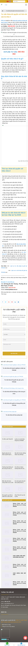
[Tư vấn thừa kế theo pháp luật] (14, 412)
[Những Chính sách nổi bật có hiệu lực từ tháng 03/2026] (6, 549)
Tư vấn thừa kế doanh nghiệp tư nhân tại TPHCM (14, 369)
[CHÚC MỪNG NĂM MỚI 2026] (6, 575)
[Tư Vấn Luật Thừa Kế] (7, 432)
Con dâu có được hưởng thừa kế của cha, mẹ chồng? (19, 468)
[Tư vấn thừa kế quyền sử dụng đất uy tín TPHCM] (14, 400)
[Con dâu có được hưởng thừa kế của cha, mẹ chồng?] (20, 461)
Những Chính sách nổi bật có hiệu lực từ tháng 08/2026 (19, 505)
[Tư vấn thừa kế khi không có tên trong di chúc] (14, 388)
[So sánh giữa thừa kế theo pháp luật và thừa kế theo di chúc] (20, 474)
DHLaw (3, 20)
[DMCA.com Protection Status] (5, 639)
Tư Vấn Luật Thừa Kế (7, 439)
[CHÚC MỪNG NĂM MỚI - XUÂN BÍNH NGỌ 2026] (6, 558)
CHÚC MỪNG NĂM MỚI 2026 (19, 574)
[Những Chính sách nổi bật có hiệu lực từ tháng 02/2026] (6, 567)
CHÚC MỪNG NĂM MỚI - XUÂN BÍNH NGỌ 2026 (19, 556)
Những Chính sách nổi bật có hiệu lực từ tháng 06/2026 (19, 522)
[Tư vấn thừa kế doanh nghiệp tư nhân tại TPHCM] (14, 365)
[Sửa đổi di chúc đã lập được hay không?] (20, 447)
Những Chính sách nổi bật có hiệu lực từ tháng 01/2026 (19, 583)
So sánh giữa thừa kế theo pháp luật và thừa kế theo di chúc (20, 482)
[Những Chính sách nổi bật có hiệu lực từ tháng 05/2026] (6, 532)
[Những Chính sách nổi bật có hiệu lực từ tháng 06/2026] (6, 523)
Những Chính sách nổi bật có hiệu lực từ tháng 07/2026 (19, 514)
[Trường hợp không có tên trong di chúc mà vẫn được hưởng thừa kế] (7, 461)
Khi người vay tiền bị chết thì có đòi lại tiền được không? (7, 496)
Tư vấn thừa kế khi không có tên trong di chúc (14, 392)
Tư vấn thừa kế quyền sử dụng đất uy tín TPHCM (14, 404)
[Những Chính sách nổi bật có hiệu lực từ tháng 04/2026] (6, 541)
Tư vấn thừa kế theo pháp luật (14, 415)
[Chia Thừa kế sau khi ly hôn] (20, 488)
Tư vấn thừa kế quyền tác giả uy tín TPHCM (14, 381)
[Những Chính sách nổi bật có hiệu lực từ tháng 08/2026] (6, 506)
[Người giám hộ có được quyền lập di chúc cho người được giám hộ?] (7, 447)
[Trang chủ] (14, 5)
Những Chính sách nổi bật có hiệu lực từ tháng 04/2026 (19, 540)
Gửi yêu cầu (14, 353)
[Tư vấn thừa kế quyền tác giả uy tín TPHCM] (14, 376)
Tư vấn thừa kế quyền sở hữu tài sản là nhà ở (15, 10)
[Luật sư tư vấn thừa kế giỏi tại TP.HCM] (20, 432)
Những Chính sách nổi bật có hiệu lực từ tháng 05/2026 (19, 531)
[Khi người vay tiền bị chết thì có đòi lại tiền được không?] (7, 488)
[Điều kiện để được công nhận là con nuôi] (7, 474)
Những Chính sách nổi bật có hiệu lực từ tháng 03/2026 (19, 548)
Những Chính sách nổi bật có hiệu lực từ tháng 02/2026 (19, 566)
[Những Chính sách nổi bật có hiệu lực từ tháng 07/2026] (6, 514)
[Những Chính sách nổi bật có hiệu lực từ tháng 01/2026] (6, 584)
